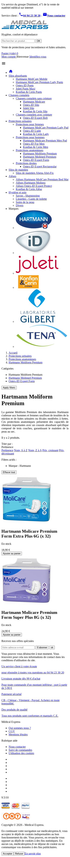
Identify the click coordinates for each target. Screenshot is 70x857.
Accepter (7, 853)
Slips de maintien (18, 169)
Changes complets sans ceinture (34, 98)
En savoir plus (33, 853)
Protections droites (26, 163)
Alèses (12, 176)
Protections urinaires (20, 121)
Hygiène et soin (17, 192)
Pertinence (7, 450)
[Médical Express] (25, 28)
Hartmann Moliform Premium (40, 153)
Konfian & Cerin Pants (29, 91)
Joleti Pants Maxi (25, 88)
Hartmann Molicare (34, 101)
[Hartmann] (34, 227)
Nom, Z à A (35, 450)
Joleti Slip (28, 108)
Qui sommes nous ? (20, 728)
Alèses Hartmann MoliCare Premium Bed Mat (42, 179)
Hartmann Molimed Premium (39, 156)
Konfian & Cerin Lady (36, 134)
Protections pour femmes (30, 124)
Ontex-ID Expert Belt (35, 117)
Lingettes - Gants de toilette (31, 198)
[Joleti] (37, 273)
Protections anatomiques (29, 150)
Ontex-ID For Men (34, 143)
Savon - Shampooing (28, 195)
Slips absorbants (18, 75)
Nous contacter (17, 746)
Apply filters (9, 387)
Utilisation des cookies (21, 753)
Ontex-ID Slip (31, 104)
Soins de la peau (25, 202)
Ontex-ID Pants (25, 85)
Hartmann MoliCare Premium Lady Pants (39, 82)
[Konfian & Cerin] (28, 287)
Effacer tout (9, 472)
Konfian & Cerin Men (35, 147)
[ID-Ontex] (34, 252)
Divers (19, 205)
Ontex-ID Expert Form (36, 160)
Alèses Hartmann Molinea (30, 182)
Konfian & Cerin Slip (35, 111)
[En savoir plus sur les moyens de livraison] (15, 818)
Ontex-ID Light (32, 130)
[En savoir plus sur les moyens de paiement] (15, 807)
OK (38, 41)
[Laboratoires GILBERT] (38, 321)
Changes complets (19, 95)
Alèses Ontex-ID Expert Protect (34, 185)
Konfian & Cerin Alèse (29, 189)
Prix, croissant (50, 450)
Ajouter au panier (11, 553)
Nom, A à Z (20, 450)
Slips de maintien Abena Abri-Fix (35, 172)
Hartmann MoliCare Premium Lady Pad (45, 127)
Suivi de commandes (20, 749)
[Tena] (42, 346)
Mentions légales (18, 734)
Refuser (19, 853)
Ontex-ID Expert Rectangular (40, 166)
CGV (12, 731)
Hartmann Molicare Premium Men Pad (45, 140)
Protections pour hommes (30, 137)
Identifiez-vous (37, 56)
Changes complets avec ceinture (34, 114)
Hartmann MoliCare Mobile (31, 78)
